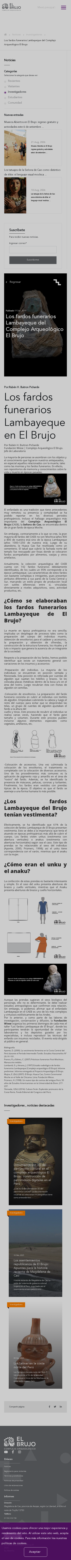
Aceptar (34, 1552)
